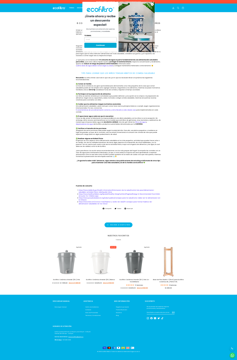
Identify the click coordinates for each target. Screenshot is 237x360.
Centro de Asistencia (92, 307)
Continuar (100, 45)
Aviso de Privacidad (91, 312)
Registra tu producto (122, 307)
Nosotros (119, 312)
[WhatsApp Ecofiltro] (232, 355)
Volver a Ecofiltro (120, 225)
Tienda (71, 8)
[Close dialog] (152, 4)
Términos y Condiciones (93, 315)
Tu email (87, 35)
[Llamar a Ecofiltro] (232, 348)
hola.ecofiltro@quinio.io (75, 336)
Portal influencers (121, 310)
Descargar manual (61, 307)
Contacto (88, 310)
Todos (118, 240)
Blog (117, 315)
